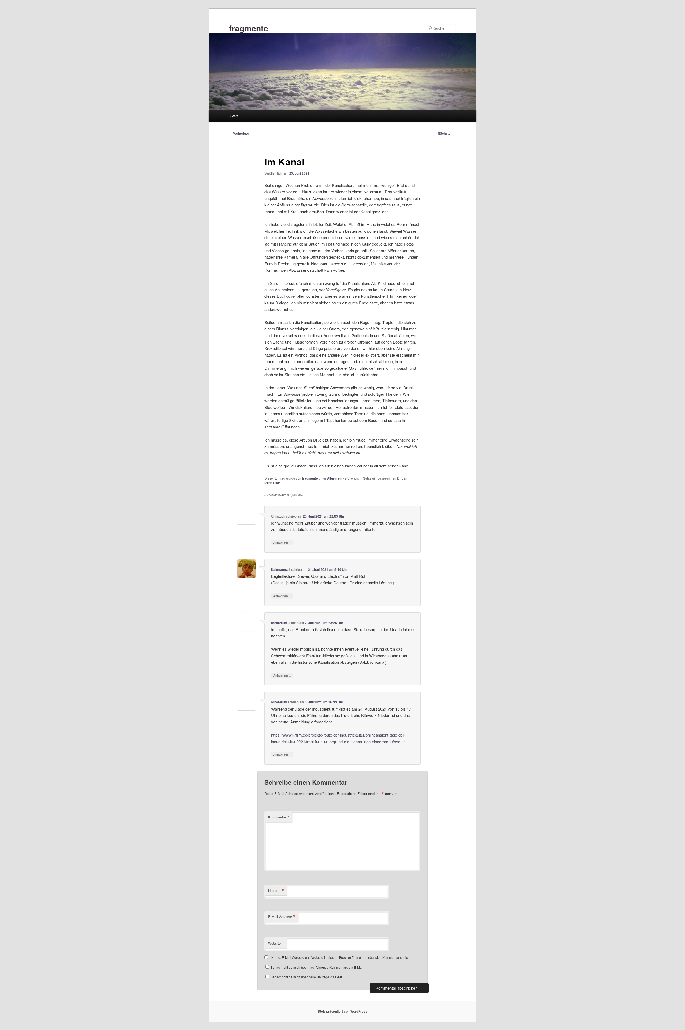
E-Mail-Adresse (281, 916)
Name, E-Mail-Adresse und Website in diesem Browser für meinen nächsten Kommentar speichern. (343, 957)
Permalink (272, 483)
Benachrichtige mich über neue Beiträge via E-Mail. (308, 977)
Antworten (282, 542)
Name (276, 890)
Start (234, 115)
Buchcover (286, 296)
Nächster (447, 133)
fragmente (248, 28)
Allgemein (334, 478)
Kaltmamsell (280, 569)
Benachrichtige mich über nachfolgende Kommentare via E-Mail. (317, 967)
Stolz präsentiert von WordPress (342, 1011)
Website (274, 943)
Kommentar (279, 817)
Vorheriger (239, 133)
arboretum (279, 622)
